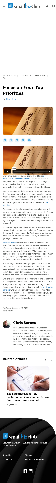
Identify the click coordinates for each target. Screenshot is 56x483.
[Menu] (4, 6)
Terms (5, 445)
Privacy (13, 445)
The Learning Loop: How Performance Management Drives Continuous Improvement (28, 397)
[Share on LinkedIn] (24, 142)
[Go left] (45, 360)
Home (5, 76)
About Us (7, 455)
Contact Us (7, 459)
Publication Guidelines (34, 459)
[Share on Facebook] (6, 142)
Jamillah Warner (10, 243)
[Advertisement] (28, 43)
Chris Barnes (12, 99)
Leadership (14, 76)
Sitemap (28, 455)
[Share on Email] (30, 142)
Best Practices (26, 76)
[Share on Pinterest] (18, 142)
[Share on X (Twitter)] (12, 142)
